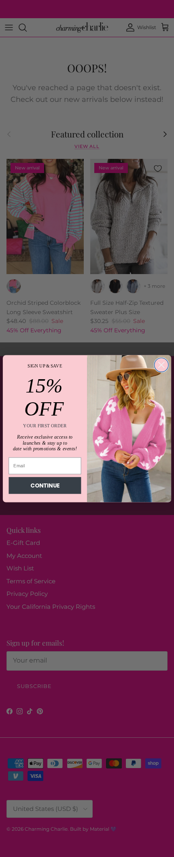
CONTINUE (45, 485)
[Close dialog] (161, 365)
